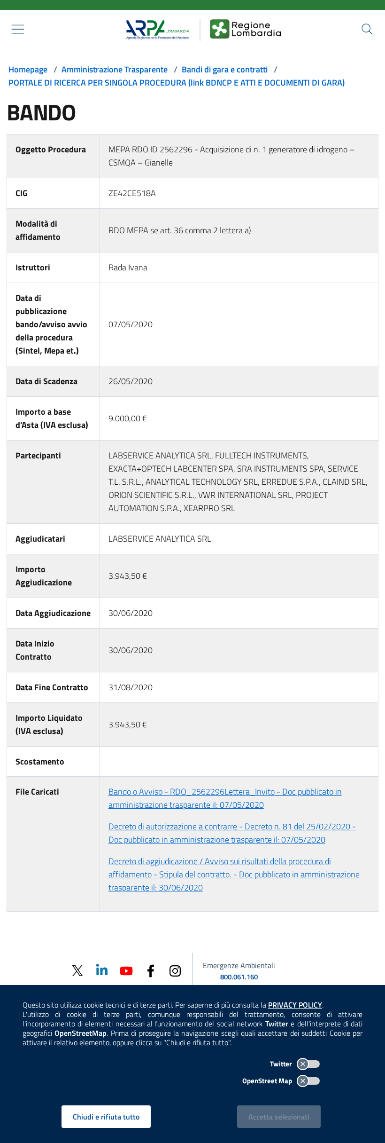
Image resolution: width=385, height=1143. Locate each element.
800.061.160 (239, 976)
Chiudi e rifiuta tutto (106, 1116)
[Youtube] (126, 970)
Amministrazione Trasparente (115, 69)
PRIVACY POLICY (295, 1004)
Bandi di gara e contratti (225, 69)
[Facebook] (150, 970)
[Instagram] (175, 970)
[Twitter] (77, 970)
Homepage (27, 69)
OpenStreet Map (267, 1080)
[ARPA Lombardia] (154, 29)
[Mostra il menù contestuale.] (17, 29)
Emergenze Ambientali (239, 965)
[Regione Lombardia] (245, 29)
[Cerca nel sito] (367, 29)
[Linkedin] (101, 970)
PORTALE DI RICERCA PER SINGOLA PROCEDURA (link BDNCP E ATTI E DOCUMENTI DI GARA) (176, 82)
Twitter (281, 1063)
